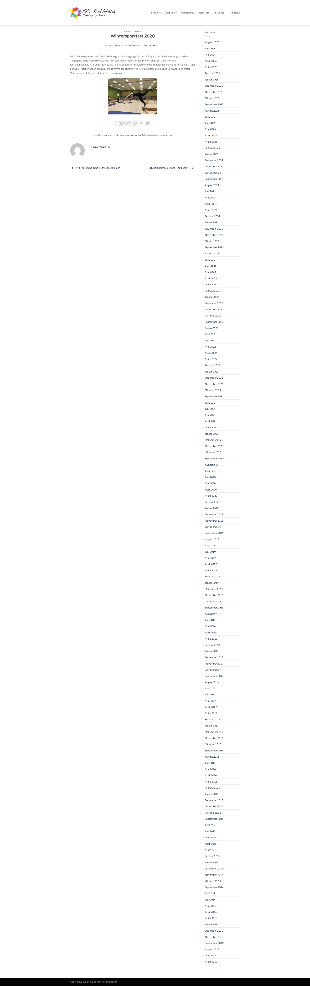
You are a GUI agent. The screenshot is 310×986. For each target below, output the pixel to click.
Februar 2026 (212, 73)
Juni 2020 (210, 477)
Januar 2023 (211, 296)
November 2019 (214, 520)
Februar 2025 (212, 147)
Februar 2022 (212, 365)
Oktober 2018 (213, 601)
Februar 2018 (212, 644)
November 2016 (214, 738)
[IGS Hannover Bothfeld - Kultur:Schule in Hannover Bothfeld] (92, 12)
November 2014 (214, 874)
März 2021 (211, 427)
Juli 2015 (210, 824)
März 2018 (211, 638)
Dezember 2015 (214, 800)
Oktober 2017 (213, 669)
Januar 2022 (211, 371)
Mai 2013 (210, 955)
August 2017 (212, 682)
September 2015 (214, 818)
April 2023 (211, 278)
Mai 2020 (210, 483)
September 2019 (214, 532)
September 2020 (214, 458)
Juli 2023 (210, 259)
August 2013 (212, 949)
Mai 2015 (210, 837)
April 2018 (211, 632)
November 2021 (214, 383)
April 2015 (211, 843)
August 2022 (212, 327)
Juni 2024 (210, 191)
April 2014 (211, 911)
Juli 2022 (210, 334)
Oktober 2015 (213, 812)
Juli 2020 (210, 470)
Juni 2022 (210, 340)
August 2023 (212, 253)
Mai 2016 (210, 769)
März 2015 (211, 849)
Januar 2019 (211, 582)
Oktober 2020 (213, 452)
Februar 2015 (212, 856)
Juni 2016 (210, 762)
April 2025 (211, 135)
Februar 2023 (212, 290)
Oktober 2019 (213, 526)
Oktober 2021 (213, 390)
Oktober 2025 (213, 97)
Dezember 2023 (214, 228)
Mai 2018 (210, 626)
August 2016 (212, 756)
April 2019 (211, 564)
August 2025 (212, 110)
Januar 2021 (211, 433)
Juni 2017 (210, 694)
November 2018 (214, 595)
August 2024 (212, 185)
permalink (167, 135)
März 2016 (211, 781)
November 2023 (214, 234)
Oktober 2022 (213, 315)
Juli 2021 (210, 402)
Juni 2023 (210, 265)
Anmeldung (187, 12)
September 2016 (214, 750)
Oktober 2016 (213, 744)
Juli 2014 (210, 893)
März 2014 (211, 918)
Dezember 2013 (214, 930)
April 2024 (211, 203)
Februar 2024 (212, 216)
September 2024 (214, 178)
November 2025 (214, 91)
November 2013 (214, 936)
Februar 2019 (212, 576)
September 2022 (214, 321)
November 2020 (214, 446)
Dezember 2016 (214, 731)
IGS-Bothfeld (153, 45)
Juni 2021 (210, 408)
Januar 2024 (211, 222)
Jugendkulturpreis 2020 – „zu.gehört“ (169, 167)
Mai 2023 (210, 272)
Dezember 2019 (214, 514)
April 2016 (211, 775)
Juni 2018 (210, 619)
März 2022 (211, 358)
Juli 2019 (210, 545)
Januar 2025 (211, 154)
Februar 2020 (212, 501)
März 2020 (211, 495)
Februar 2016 (212, 787)
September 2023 (214, 247)
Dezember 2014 (214, 868)
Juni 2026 (210, 48)
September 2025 (214, 104)
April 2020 (211, 489)
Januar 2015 (211, 862)
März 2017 (211, 713)
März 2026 (211, 67)
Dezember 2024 (214, 160)
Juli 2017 (210, 688)
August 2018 (212, 613)
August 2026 (212, 42)
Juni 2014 (210, 899)
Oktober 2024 (213, 172)
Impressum (112, 981)
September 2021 (214, 396)
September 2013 (214, 942)
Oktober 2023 (213, 240)
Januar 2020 (211, 508)
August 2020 (212, 464)
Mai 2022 (210, 346)
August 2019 (212, 539)
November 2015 (214, 806)
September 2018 (214, 607)
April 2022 (211, 352)
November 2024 (214, 166)
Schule (154, 12)
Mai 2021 (210, 414)
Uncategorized (132, 31)
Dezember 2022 (214, 303)
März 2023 (211, 284)
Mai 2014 (210, 905)
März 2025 (211, 141)
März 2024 (211, 209)
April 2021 (211, 421)
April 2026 (211, 60)
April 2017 (211, 706)
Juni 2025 (210, 122)
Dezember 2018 (214, 588)
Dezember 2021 (214, 377)
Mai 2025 (210, 129)
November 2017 (214, 663)
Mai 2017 (210, 700)
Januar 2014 (211, 924)
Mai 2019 (210, 557)
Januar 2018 (211, 650)
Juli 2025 (210, 116)
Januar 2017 (211, 725)
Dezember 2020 (214, 439)
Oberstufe (203, 12)
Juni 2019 (210, 551)
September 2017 (214, 675)
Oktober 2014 (213, 880)
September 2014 (214, 887)
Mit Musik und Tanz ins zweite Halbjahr (97, 167)
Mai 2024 (210, 197)
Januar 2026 (211, 79)
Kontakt (235, 12)
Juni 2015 (210, 831)
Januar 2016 (211, 793)
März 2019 (211, 570)
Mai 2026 (210, 54)
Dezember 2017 (214, 657)
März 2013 (211, 961)
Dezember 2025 (214, 85)
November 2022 (214, 309)
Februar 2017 (212, 719)
